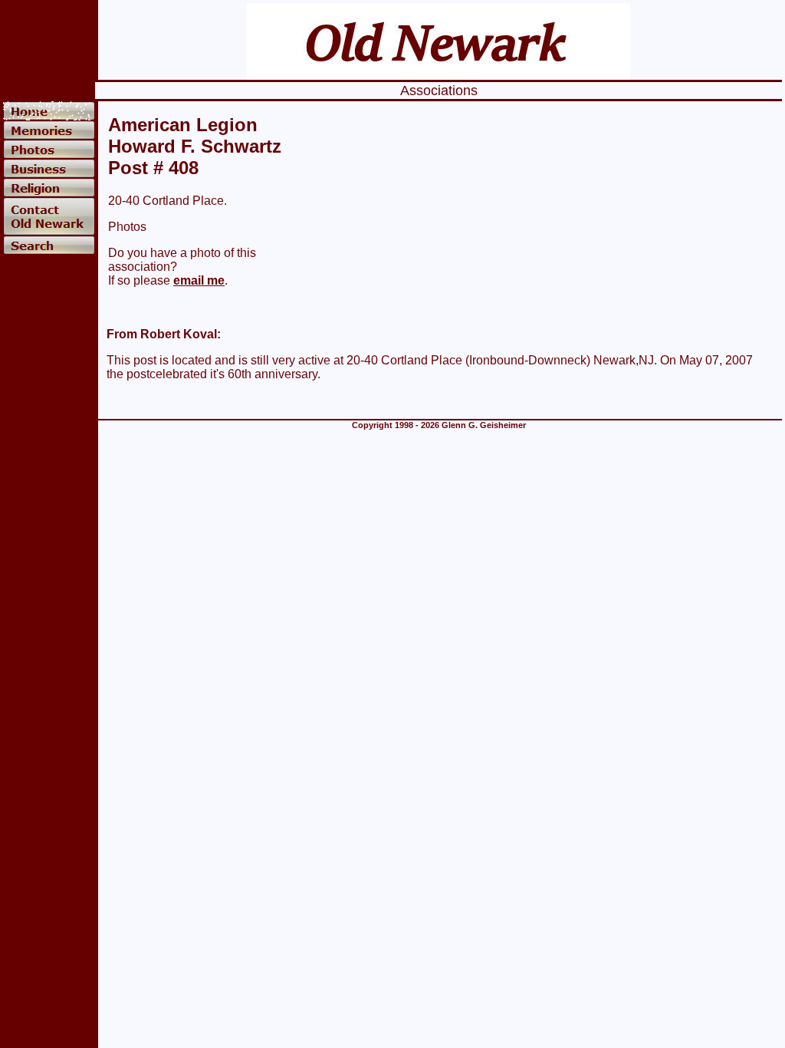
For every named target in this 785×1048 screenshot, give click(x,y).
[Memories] (49, 130)
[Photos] (49, 149)
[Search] (49, 245)
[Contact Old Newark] (49, 216)
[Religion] (49, 187)
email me (199, 280)
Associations (439, 90)
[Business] (49, 168)
